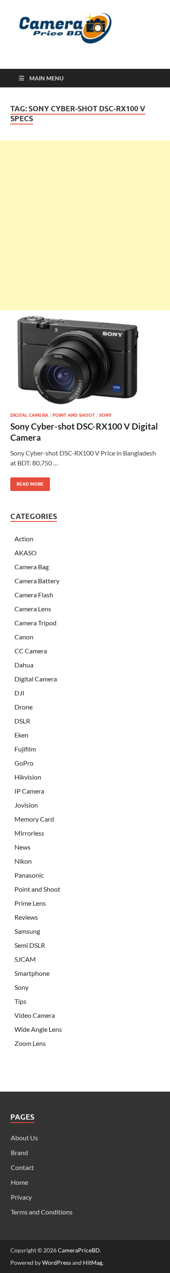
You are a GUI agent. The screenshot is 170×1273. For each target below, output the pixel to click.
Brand (19, 1152)
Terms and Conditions (42, 1212)
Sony (105, 415)
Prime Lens (30, 903)
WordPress (56, 1262)
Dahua (23, 665)
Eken (21, 735)
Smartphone (32, 973)
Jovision (26, 805)
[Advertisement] (85, 225)
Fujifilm (25, 749)
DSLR (22, 721)
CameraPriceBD (79, 1250)
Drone (23, 707)
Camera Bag (31, 567)
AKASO (25, 553)
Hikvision (27, 777)
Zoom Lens (30, 1043)
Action (23, 539)
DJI (19, 693)
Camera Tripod (35, 623)
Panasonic (29, 875)
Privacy (21, 1197)
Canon (23, 637)
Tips (20, 1001)
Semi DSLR (29, 945)
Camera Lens (32, 609)
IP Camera (29, 791)
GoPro (23, 763)
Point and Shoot (73, 415)
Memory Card (34, 819)
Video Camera (34, 1015)
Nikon (23, 861)
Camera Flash (33, 595)
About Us (24, 1137)
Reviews (26, 917)
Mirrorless (29, 833)
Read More (27, 482)
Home (19, 1182)
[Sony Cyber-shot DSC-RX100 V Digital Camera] (85, 360)
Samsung (27, 931)
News (22, 847)
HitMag (92, 1262)
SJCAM (25, 959)
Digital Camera (29, 415)
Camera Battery (36, 581)
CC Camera (30, 651)
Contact (22, 1167)
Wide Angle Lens (38, 1029)
